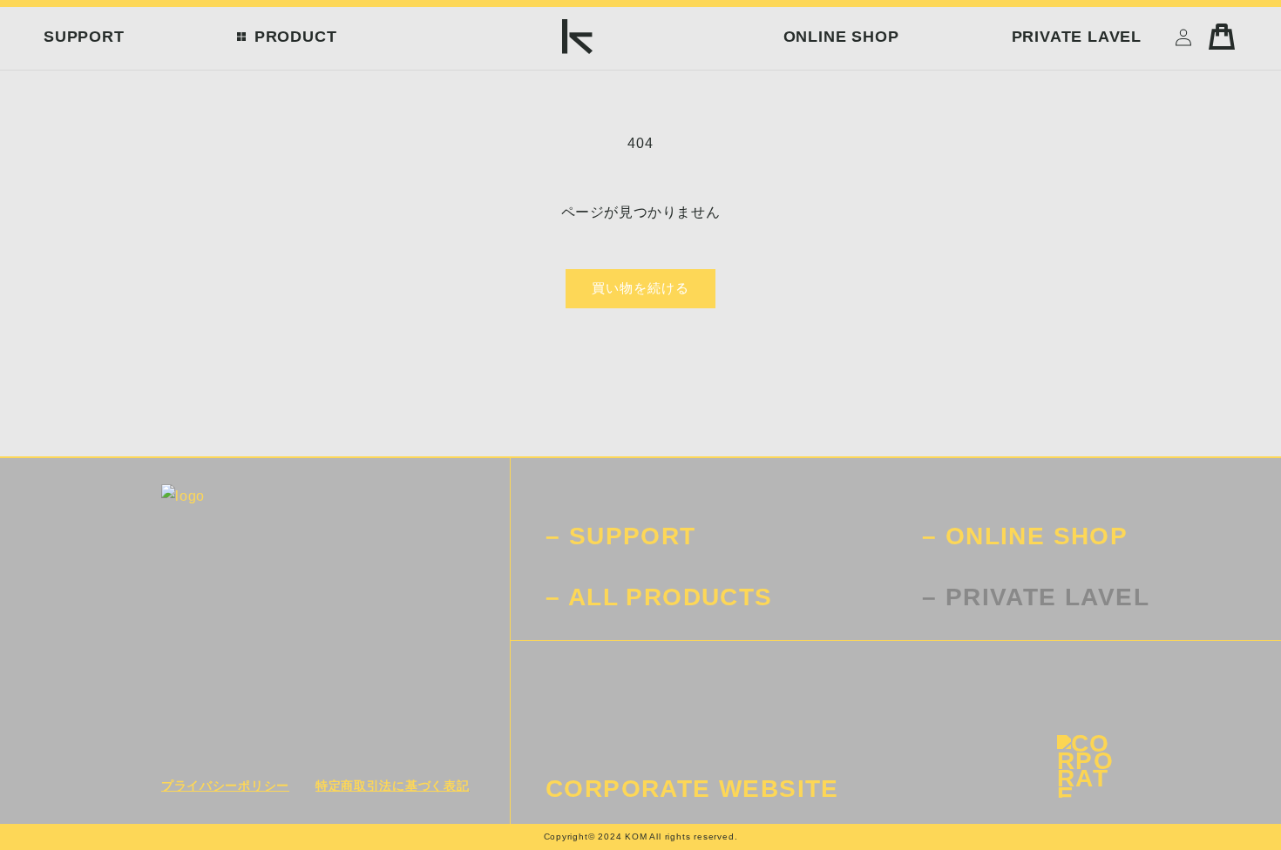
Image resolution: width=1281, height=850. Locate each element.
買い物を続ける (640, 287)
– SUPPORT (621, 536)
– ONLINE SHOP (1025, 536)
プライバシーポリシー (225, 786)
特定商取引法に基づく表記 (392, 786)
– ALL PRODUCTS (659, 597)
